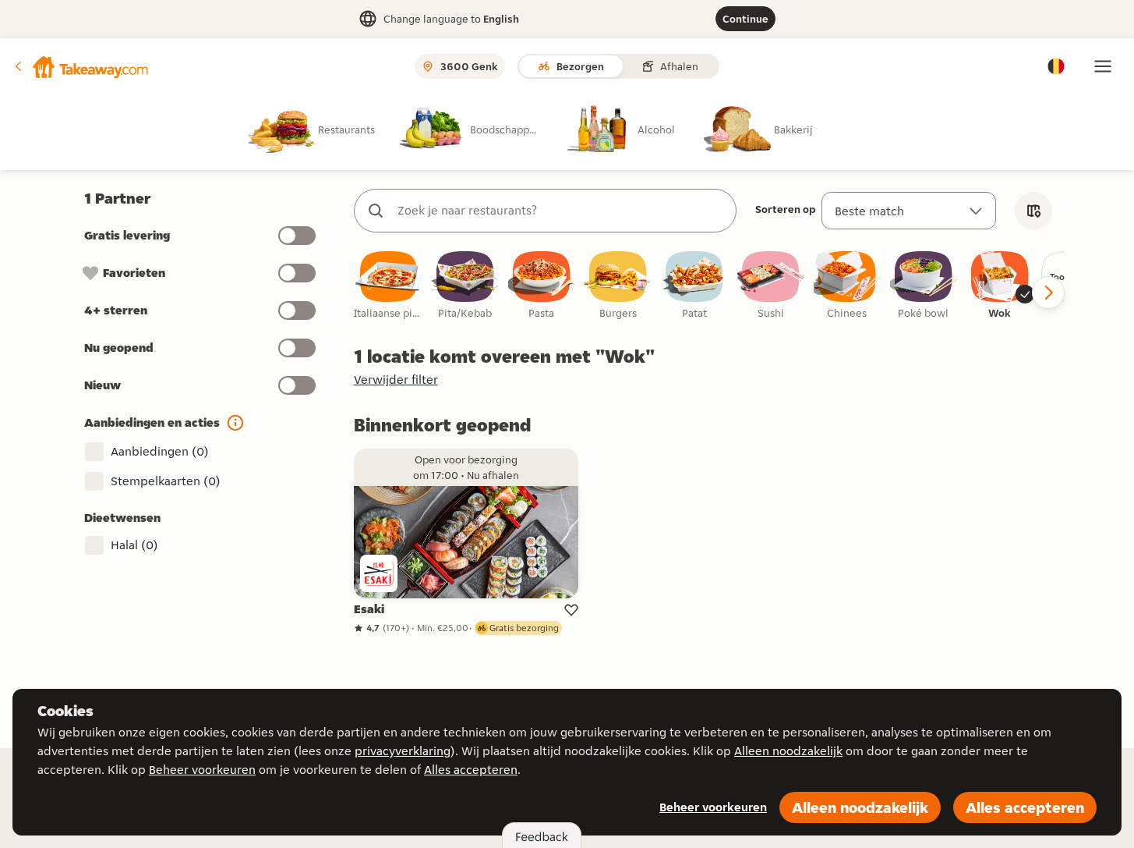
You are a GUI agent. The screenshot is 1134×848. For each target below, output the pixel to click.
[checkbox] (389, 286)
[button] (80, 66)
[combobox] (560, 210)
